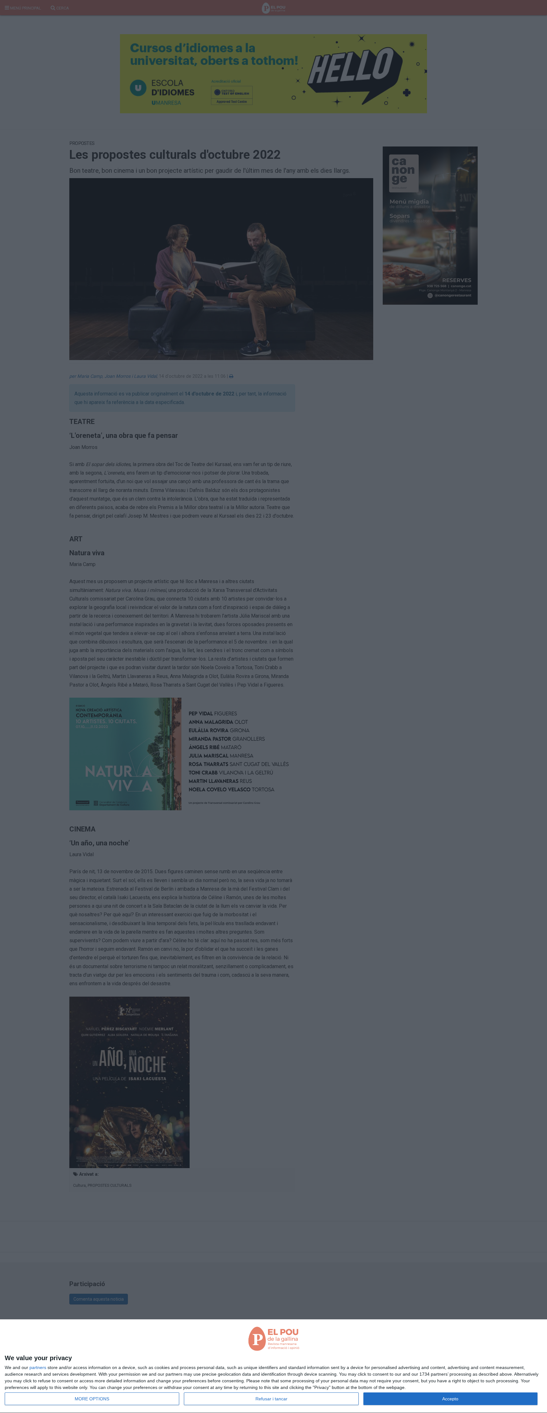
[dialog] (273, 1366)
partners (37, 1367)
